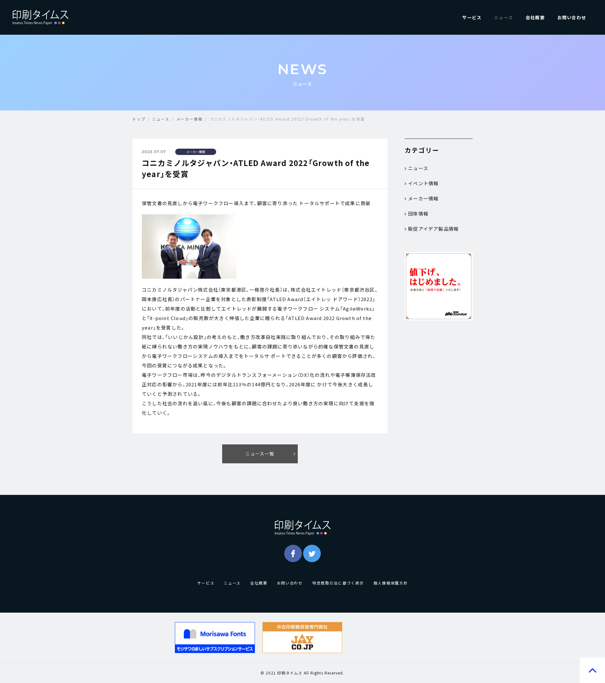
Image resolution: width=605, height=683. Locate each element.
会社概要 (535, 17)
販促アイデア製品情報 (433, 228)
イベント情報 (423, 183)
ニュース (503, 17)
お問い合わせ (571, 17)
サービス (471, 17)
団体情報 (418, 213)
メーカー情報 (423, 198)
